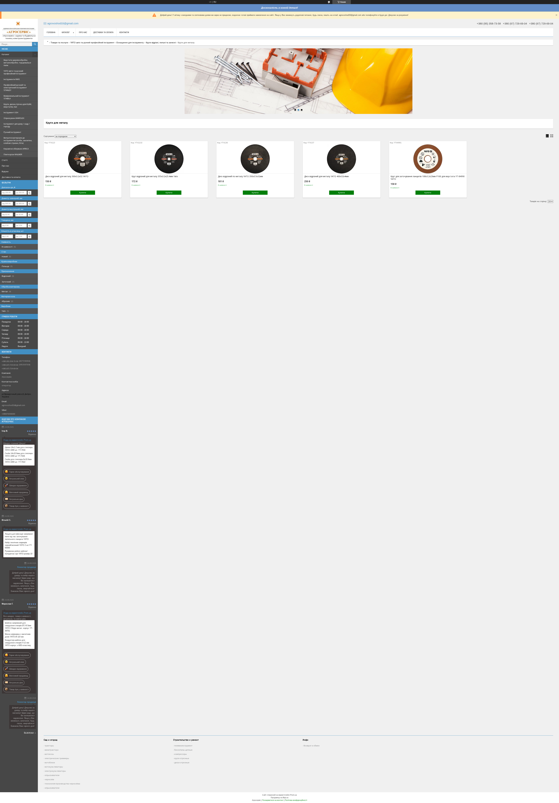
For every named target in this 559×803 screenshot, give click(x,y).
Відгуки (5, 171)
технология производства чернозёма (62, 783)
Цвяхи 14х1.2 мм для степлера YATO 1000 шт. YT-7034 (18, 448)
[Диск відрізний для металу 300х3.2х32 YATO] (82, 158)
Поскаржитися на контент (273, 800)
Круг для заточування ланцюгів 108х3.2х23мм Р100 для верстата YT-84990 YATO (428, 177)
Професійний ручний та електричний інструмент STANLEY (15, 87)
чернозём (49, 779)
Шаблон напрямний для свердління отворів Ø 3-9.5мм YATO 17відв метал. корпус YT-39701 (19, 627)
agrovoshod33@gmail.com (13, 405)
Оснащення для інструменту (130, 42)
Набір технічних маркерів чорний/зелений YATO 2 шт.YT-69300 (18, 545)
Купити (82, 192)
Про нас (5, 165)
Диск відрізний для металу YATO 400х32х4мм (326, 176)
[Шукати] (35, 44)
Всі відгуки (29, 732)
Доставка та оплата (11, 177)
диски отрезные (181, 762)
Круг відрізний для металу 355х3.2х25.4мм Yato (155, 176)
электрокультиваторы (55, 771)
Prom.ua (293, 795)
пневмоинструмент (183, 745)
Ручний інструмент (12, 132)
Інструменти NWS (12, 79)
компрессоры (180, 754)
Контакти (124, 32)
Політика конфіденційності (296, 800)
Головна (51, 32)
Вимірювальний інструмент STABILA (16, 97)
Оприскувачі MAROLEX (14, 118)
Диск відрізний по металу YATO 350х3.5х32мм (240, 176)
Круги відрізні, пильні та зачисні (161, 42)
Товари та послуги (59, 42)
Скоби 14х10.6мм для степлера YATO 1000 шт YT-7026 (19, 454)
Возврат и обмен (312, 745)
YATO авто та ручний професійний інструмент (15, 72)
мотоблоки (50, 762)
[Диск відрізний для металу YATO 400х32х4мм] (341, 158)
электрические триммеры (57, 758)
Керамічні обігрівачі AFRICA (16, 148)
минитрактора (51, 750)
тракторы (49, 745)
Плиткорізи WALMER (13, 154)
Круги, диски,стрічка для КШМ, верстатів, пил (18, 105)
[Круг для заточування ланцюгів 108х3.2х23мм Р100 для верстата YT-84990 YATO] (428, 158)
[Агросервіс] (19, 28)
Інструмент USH (11, 112)
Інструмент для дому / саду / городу (17, 125)
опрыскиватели (52, 775)
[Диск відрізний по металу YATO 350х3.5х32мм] (255, 158)
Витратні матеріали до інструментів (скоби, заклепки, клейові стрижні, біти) (18, 140)
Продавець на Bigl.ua (279, 798)
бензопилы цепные (183, 750)
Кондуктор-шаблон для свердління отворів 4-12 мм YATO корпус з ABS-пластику (18, 642)
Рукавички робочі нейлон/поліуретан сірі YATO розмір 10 (18, 552)
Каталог (5, 54)
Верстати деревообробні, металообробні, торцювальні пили (17, 63)
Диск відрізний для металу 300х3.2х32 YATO (66, 176)
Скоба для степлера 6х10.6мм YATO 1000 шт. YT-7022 (18, 460)
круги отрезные (181, 758)
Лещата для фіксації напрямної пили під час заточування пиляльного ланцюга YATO (19, 536)
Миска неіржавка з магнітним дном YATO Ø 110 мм (17, 635)
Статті (5, 160)
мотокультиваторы (54, 766)
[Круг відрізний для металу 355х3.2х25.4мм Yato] (169, 158)
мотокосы (49, 754)
